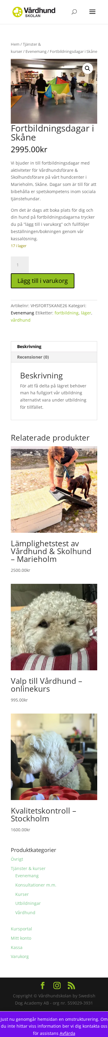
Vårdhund (25, 912)
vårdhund (21, 320)
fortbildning (67, 313)
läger (86, 313)
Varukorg (20, 956)
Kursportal (21, 929)
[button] (87, 68)
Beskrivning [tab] (29, 346)
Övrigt (17, 859)
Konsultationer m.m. (35, 885)
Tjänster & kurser (28, 868)
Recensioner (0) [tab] (33, 357)
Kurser (22, 894)
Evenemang (36, 51)
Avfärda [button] (67, 1033)
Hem (15, 44)
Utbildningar (28, 903)
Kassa (16, 947)
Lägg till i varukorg (42, 281)
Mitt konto (21, 938)
